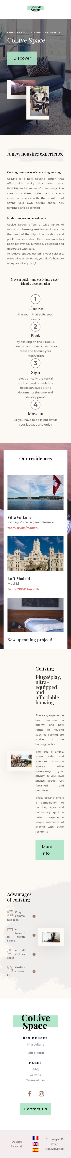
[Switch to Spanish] (35, 1150)
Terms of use (35, 1080)
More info (47, 850)
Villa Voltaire (35, 1044)
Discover (22, 58)
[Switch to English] (35, 1144)
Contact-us (35, 1109)
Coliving (35, 1074)
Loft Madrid (35, 1053)
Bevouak (16, 1146)
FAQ (36, 1069)
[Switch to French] (35, 1138)
